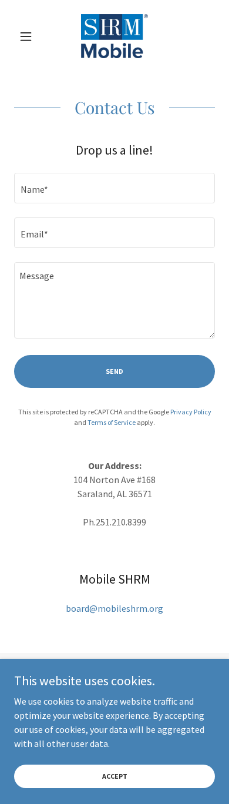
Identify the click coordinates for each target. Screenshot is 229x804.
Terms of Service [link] (111, 422)
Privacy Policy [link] (190, 411)
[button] (29, 36)
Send (114, 371)
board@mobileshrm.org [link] (114, 608)
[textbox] (114, 188)
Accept (114, 776)
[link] (114, 36)
